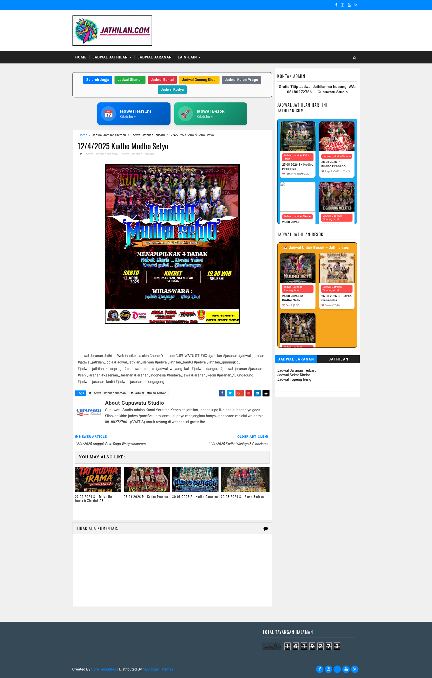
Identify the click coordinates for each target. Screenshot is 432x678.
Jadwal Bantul (162, 80)
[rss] (355, 5)
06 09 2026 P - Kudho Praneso (146, 496)
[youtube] (349, 5)
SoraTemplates (103, 669)
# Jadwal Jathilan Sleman (107, 393)
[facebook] (336, 5)
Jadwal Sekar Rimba (293, 375)
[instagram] (342, 5)
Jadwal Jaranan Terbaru (296, 370)
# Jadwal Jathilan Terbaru (149, 393)
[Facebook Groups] (337, 669)
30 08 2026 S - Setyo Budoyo (242, 496)
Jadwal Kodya (172, 89)
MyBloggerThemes (158, 669)
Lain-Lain (187, 57)
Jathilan (338, 359)
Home (80, 57)
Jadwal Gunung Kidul (199, 80)
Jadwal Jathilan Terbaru (148, 135)
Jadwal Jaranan (155, 57)
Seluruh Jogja (97, 80)
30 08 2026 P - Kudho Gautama (195, 496)
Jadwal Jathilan (110, 57)
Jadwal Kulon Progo (241, 80)
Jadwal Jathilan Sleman (109, 135)
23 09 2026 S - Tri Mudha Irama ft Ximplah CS (94, 498)
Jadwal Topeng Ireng (294, 379)
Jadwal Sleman (130, 80)
